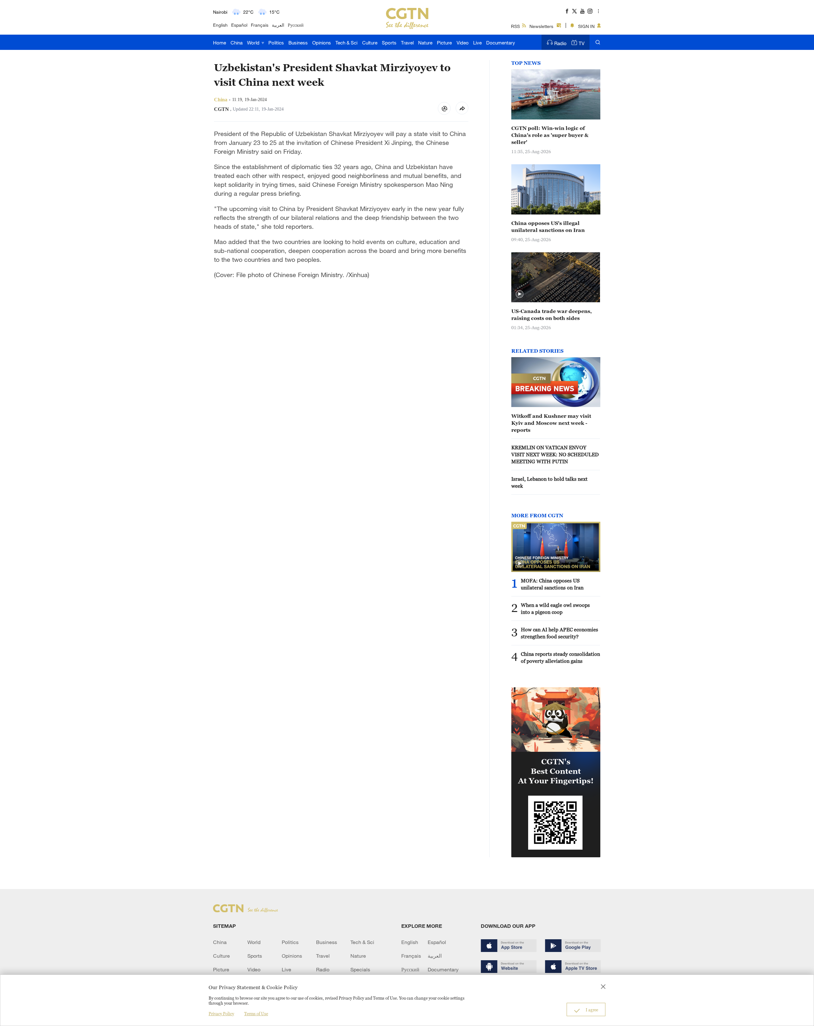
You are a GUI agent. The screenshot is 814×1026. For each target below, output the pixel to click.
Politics (276, 42)
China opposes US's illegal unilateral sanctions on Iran (548, 226)
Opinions (321, 42)
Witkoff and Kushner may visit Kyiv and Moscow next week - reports (551, 423)
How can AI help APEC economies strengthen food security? (559, 633)
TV (581, 43)
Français (259, 25)
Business (298, 42)
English (220, 25)
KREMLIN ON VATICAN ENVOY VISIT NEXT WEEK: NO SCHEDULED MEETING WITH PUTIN (555, 454)
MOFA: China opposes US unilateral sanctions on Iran (552, 584)
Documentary (500, 42)
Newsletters (541, 26)
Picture (444, 42)
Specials (360, 969)
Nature (425, 42)
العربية (278, 25)
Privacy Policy (221, 1013)
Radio (560, 43)
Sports (389, 42)
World (254, 42)
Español (239, 25)
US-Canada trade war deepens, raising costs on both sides (551, 314)
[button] (519, 294)
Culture (369, 42)
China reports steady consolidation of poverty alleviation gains (560, 657)
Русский (296, 25)
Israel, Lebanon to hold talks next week (549, 482)
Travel (407, 42)
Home (219, 42)
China (237, 42)
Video (463, 42)
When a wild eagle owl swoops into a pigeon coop (555, 608)
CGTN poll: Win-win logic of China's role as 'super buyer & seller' (550, 135)
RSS (515, 26)
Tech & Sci (346, 42)
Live (477, 42)
